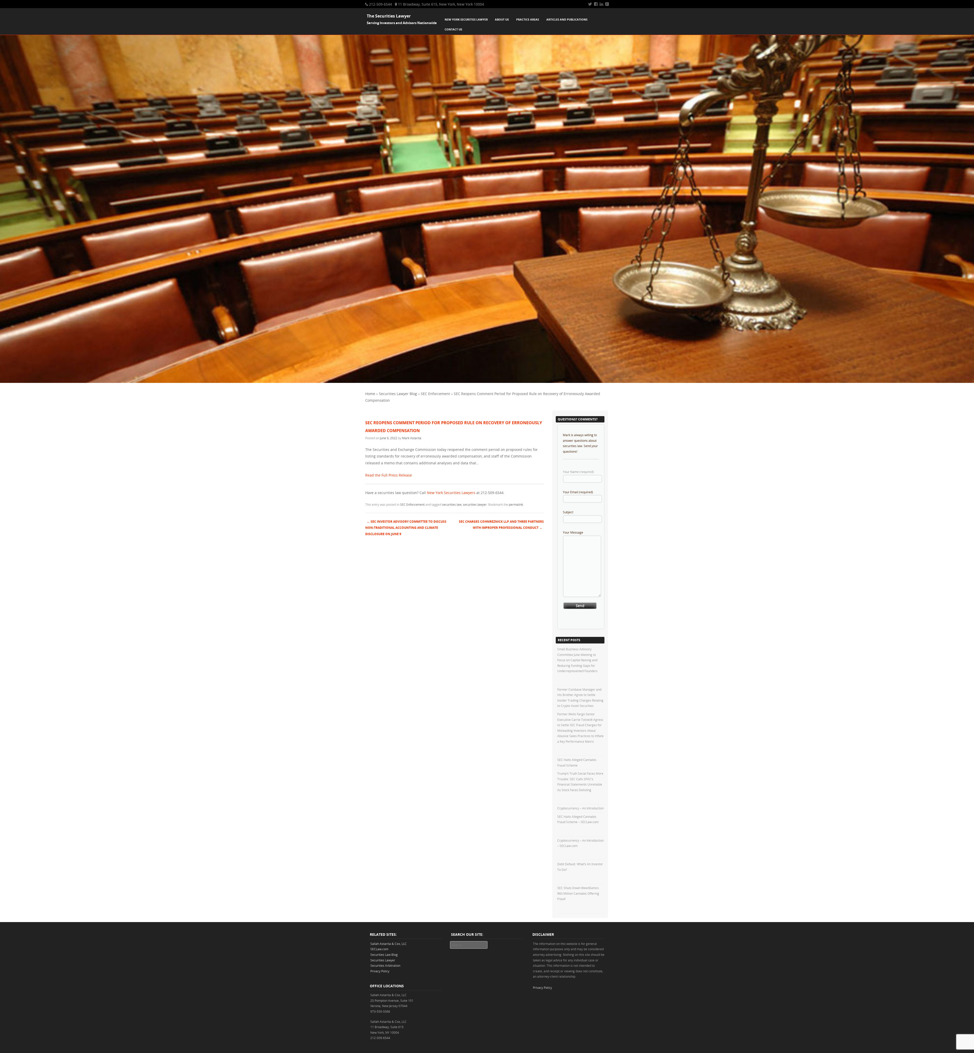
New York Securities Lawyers (451, 492)
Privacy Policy (379, 971)
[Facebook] (596, 4)
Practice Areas (527, 19)
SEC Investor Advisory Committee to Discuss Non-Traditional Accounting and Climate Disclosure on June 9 (405, 527)
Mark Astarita (411, 438)
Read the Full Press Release (388, 475)
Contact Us (453, 29)
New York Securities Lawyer (466, 19)
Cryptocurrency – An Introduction (580, 808)
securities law (451, 504)
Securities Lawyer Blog (398, 393)
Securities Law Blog (384, 955)
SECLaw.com (379, 949)
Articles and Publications (566, 19)
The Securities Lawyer (389, 16)
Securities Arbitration (385, 965)
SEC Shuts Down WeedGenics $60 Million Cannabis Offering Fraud (578, 893)
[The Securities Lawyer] (487, 381)
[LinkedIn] (601, 4)
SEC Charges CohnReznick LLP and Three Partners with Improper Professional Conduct (501, 524)
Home (370, 393)
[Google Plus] (607, 4)
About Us (502, 19)
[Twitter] (590, 4)
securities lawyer (475, 504)
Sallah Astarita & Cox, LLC (388, 944)
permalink (516, 504)
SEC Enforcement (435, 393)
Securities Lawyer (382, 960)
